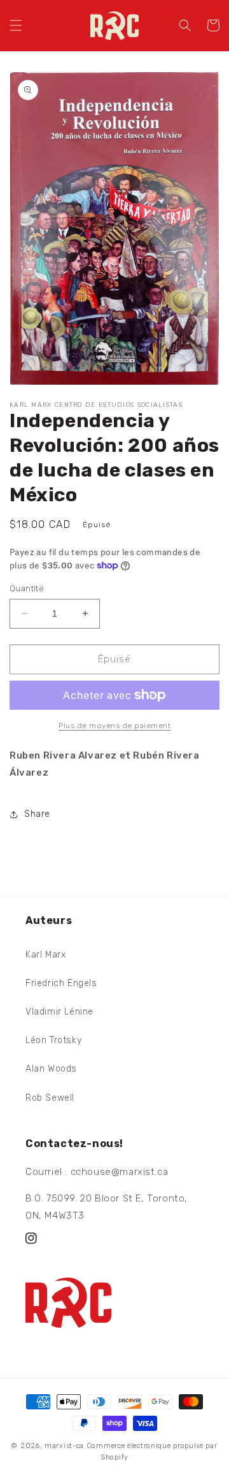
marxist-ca (64, 1446)
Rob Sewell (49, 1098)
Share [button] (37, 814)
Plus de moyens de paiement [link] (114, 725)
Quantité (27, 588)
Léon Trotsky (53, 1040)
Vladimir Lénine (59, 1011)
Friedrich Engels (61, 983)
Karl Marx (45, 954)
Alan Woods (51, 1068)
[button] (16, 25)
